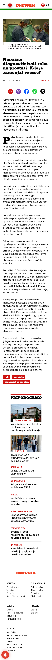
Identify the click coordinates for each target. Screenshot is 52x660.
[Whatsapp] (34, 91)
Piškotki (10, 641)
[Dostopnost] (10, 5)
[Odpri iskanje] (47, 5)
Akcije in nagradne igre (17, 635)
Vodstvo (10, 590)
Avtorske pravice (14, 644)
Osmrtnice (36, 593)
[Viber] (18, 91)
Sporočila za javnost (16, 596)
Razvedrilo (11, 616)
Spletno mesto (13, 638)
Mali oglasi (36, 596)
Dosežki (10, 593)
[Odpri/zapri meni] (6, 5)
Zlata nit (34, 613)
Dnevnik (10, 610)
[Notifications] (5, 655)
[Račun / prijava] (43, 5)
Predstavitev (13, 587)
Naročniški (11, 632)
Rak (6, 376)
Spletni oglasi (37, 587)
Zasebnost (12, 650)
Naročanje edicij (14, 619)
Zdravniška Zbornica (16, 381)
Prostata (19, 376)
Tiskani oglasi (37, 590)
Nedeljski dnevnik (15, 613)
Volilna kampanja (14, 647)
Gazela (34, 610)
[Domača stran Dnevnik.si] (25, 5)
